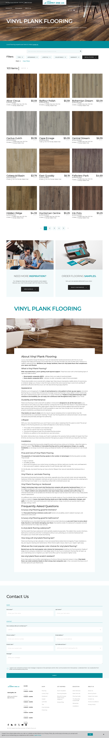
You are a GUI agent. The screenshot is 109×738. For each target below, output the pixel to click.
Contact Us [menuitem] (91, 699)
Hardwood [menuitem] (44, 696)
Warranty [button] (74, 57)
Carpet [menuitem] (43, 699)
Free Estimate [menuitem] (45, 707)
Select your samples (77, 287)
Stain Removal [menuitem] (76, 690)
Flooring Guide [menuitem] (76, 696)
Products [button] (9, 8)
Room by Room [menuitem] (92, 693)
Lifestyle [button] (45, 57)
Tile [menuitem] (43, 704)
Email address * (59, 635)
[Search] (80, 51)
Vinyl (23, 13)
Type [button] (19, 57)
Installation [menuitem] (76, 706)
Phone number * (10, 635)
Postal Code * (9, 644)
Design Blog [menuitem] (60, 702)
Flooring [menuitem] (44, 690)
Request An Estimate (89, 6)
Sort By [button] (23, 68)
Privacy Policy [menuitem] (92, 704)
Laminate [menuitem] (44, 701)
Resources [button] (18, 8)
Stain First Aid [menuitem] (76, 693)
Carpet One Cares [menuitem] (93, 696)
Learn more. (37, 735)
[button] (68, 10)
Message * (9, 653)
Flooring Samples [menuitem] (62, 693)
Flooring (17, 13)
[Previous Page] (41, 228)
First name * (9, 609)
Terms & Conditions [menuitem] (93, 701)
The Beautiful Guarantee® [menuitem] (76, 699)
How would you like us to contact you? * (16, 625)
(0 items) (74, 10)
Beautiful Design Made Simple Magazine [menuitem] (61, 698)
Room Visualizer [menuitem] (61, 690)
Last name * (58, 609)
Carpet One (9, 13)
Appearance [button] (31, 57)
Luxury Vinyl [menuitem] (45, 693)
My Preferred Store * (60, 644)
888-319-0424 (28, 2)
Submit (54, 675)
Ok (90, 734)
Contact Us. (35, 44)
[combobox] (53, 51)
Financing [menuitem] (44, 710)
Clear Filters (26, 61)
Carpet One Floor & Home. (18, 728)
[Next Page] (68, 228)
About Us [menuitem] (90, 690)
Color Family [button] (59, 57)
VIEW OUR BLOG (28, 289)
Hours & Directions (74, 6)
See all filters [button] (89, 57)
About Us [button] (28, 8)
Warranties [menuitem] (75, 703)
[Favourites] (71, 10)
